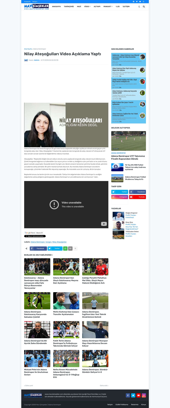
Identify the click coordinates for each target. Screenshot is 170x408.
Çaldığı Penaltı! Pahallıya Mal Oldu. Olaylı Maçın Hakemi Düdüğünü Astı (94, 280)
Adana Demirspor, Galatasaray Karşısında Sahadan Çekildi (35, 314)
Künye (143, 405)
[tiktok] (119, 202)
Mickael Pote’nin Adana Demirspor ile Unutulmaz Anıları (36, 372)
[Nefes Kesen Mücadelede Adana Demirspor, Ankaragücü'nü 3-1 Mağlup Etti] (66, 358)
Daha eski (103, 385)
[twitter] (137, 1)
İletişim (34, 1)
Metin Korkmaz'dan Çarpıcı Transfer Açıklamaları (66, 313)
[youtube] (140, 1)
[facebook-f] (128, 395)
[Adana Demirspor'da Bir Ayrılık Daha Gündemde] (37, 329)
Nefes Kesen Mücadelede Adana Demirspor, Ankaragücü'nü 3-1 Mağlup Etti (66, 373)
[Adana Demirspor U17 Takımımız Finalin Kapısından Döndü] (128, 141)
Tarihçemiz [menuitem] (69, 7)
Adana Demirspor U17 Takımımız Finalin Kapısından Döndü (128, 157)
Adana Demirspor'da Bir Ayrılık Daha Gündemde (35, 342)
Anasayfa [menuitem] (56, 7)
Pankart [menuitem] (107, 7)
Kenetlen (129, 236)
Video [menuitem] (86, 7)
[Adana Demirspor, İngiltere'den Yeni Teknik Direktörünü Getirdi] (95, 300)
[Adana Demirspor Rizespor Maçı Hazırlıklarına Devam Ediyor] (95, 329)
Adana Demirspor (39, 49)
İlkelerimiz (134, 405)
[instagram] (143, 1)
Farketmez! (130, 217)
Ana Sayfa (28, 49)
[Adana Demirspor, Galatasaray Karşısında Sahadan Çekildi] (37, 300)
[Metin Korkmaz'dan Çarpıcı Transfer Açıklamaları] (66, 300)
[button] (139, 7)
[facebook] (133, 1)
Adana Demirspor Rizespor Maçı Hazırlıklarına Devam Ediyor (95, 343)
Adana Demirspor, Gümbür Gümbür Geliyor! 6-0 (95, 370)
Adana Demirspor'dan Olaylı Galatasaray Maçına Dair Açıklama (65, 280)
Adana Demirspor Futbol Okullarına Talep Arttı (135, 178)
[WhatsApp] (65, 248)
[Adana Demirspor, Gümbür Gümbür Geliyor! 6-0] (95, 358)
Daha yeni (29, 385)
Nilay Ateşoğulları (59, 242)
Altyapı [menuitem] (97, 7)
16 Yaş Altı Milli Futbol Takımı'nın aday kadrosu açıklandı (135, 167)
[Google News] (33, 234)
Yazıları (133, 215)
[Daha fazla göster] (75, 248)
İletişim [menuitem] (126, 7)
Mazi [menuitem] (79, 7)
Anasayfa (27, 1)
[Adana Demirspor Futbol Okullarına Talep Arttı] (117, 178)
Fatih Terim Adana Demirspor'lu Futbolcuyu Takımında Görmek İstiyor (65, 343)
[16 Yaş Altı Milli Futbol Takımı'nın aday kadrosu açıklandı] (117, 167)
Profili (128, 215)
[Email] (70, 248)
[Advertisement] (85, 29)
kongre (48, 242)
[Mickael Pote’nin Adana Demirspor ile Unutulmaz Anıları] (37, 358)
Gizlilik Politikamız (122, 405)
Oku (120, 65)
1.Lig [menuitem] (118, 7)
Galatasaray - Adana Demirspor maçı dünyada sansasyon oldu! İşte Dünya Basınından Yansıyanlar (36, 283)
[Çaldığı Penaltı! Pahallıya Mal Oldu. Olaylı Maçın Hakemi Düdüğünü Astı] (95, 266)
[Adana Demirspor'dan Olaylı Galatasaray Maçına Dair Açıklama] (66, 266)
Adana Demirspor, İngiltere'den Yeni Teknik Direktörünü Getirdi (94, 314)
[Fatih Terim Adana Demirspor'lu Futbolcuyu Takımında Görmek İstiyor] (66, 329)
